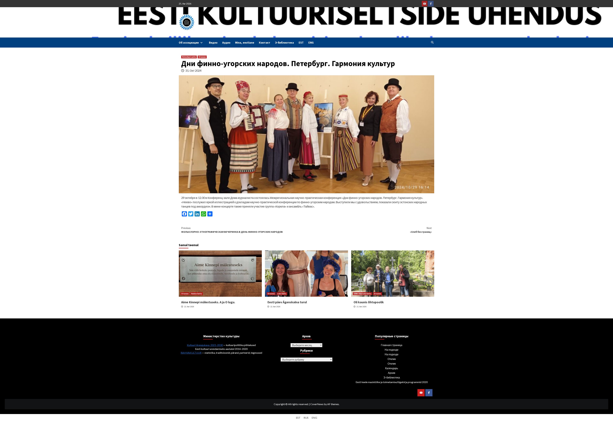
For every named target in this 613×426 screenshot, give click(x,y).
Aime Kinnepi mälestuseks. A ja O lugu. (208, 302)
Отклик (202, 57)
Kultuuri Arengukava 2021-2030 (205, 345)
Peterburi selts (189, 57)
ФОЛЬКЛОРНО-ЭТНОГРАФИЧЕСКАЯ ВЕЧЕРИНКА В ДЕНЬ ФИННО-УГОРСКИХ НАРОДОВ (232, 229)
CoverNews (316, 404)
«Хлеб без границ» (421, 229)
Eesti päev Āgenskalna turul (287, 302)
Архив (391, 372)
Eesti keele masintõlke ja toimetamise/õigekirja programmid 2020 (392, 382)
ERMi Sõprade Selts (362, 293)
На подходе (391, 349)
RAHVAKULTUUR (191, 352)
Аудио (226, 42)
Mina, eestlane (244, 42)
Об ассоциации (189, 42)
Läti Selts (281, 293)
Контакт (264, 42)
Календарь (391, 368)
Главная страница (391, 345)
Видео (213, 42)
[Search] (432, 42)
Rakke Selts (196, 293)
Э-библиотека (284, 42)
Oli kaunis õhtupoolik (369, 302)
